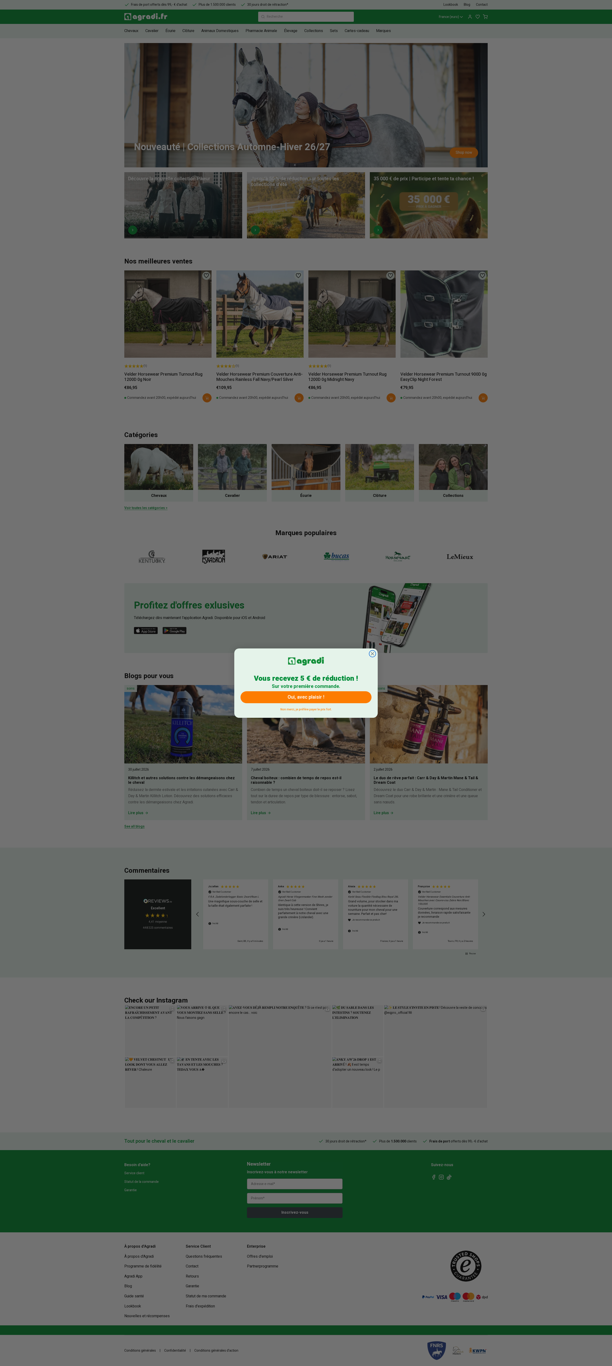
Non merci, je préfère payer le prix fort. (306, 708)
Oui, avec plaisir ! (306, 697)
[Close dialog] (372, 653)
